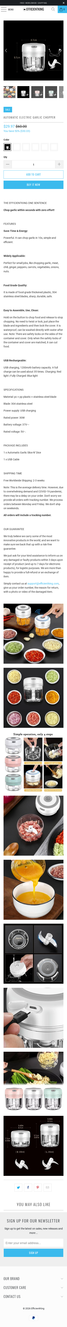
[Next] (61, 51)
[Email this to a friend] (48, 1188)
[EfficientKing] (33, 9)
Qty (5, 157)
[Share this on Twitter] (18, 1188)
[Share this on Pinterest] (38, 1188)
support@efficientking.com (43, 583)
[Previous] (6, 51)
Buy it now (33, 185)
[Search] (53, 9)
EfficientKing (37, 1308)
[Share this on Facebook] (28, 1188)
